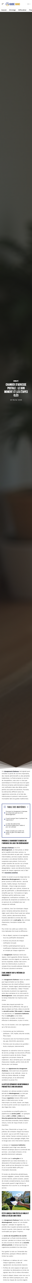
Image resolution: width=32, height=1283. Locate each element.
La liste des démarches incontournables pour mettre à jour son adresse (15, 825)
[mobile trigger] (3, 4)
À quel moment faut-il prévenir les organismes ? (16, 819)
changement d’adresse (11, 771)
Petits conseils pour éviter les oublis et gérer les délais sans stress (15, 832)
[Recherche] (24, 4)
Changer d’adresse (8, 847)
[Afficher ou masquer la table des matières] (27, 807)
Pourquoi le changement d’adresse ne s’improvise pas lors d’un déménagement (16, 813)
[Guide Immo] (13, 4)
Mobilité (16, 381)
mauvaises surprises (11, 872)
